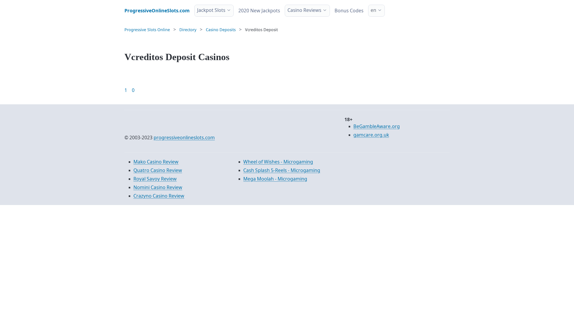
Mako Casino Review (155, 162)
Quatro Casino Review (157, 170)
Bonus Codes (349, 10)
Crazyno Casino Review (158, 196)
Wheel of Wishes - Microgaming (278, 162)
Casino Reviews (304, 10)
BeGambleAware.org (376, 126)
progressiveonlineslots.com (184, 137)
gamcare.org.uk (371, 135)
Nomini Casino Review (157, 187)
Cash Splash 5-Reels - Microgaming (281, 170)
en (373, 10)
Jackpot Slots (211, 10)
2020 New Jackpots (259, 10)
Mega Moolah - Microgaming (275, 179)
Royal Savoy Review (155, 179)
